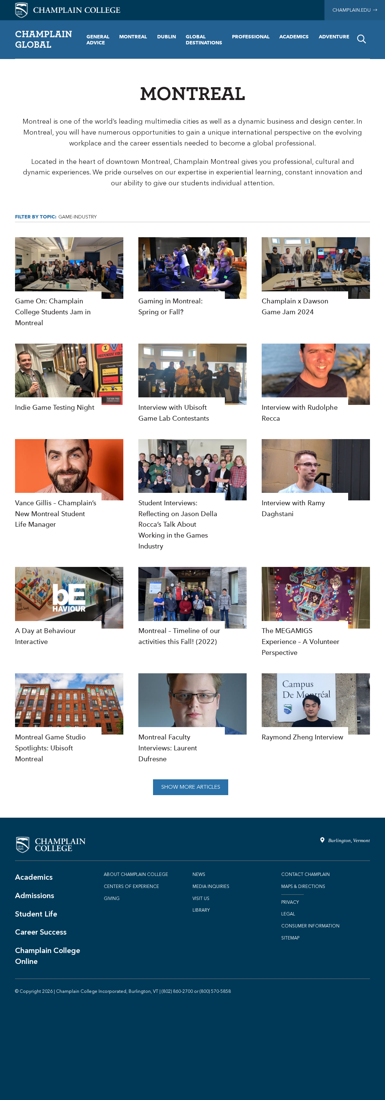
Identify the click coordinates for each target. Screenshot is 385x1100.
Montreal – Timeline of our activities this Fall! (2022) (192, 607)
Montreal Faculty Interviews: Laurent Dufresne (192, 719)
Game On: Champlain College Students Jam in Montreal (69, 283)
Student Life (36, 913)
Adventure (334, 36)
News (198, 874)
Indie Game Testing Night (69, 378)
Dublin (166, 36)
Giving (112, 898)
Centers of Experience (131, 886)
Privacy (290, 902)
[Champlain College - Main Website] (67, 9)
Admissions (34, 895)
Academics (294, 36)
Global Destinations (204, 39)
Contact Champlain (305, 874)
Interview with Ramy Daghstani (316, 479)
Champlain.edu (352, 10)
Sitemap (290, 938)
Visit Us (200, 898)
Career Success (41, 931)
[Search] (361, 39)
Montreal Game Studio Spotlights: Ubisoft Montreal (69, 719)
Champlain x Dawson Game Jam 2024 (316, 277)
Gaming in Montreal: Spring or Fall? (192, 277)
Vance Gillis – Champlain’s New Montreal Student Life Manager (69, 484)
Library (201, 910)
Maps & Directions (303, 886)
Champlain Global (43, 39)
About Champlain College (136, 874)
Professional (251, 36)
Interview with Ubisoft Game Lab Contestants (192, 384)
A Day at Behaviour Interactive (69, 607)
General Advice (97, 39)
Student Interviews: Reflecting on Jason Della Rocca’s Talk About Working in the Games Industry (192, 495)
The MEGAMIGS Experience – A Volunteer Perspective (316, 612)
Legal (288, 914)
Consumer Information (310, 926)
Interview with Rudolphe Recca (316, 384)
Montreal (133, 36)
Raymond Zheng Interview (316, 708)
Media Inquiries (210, 886)
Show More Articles (190, 787)
